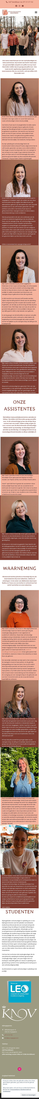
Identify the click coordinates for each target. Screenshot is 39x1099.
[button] (36, 12)
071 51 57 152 (28, 2)
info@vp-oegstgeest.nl (11, 1038)
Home (14, 36)
